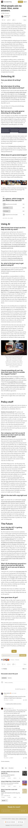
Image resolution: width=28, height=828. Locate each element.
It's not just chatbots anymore (7, 775)
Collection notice (22, 818)
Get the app (20, 822)
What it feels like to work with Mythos (9, 790)
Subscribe (20, 1)
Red (5, 708)
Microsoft (5, 508)
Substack (8, 825)
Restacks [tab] (10, 678)
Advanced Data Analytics (7, 378)
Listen (25, 16)
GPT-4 (20, 287)
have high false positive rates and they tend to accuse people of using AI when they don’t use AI (13, 96)
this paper (12, 577)
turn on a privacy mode (13, 478)
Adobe (24, 507)
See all (3, 800)
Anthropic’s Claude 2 (14, 292)
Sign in (25, 1)
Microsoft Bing (4, 290)
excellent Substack (9, 539)
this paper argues (20, 571)
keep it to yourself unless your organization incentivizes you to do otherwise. (12, 259)
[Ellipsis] (26, 693)
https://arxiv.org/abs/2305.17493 (11, 726)
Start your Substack (10, 822)
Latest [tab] (6, 768)
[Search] (25, 768)
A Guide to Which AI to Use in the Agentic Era (10, 772)
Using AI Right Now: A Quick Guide (10, 781)
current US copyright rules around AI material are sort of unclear (13, 501)
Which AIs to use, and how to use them (10, 783)
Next (24, 668)
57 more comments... (5, 761)
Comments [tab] (4, 678)
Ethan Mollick (7, 15)
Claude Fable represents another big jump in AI (10, 793)
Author (5, 694)
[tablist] (6, 678)
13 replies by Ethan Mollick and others (13, 703)
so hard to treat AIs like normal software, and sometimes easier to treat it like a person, (13, 557)
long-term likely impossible (12, 161)
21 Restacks (17, 659)
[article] (14, 775)
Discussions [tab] (11, 768)
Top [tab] (2, 768)
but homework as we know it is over (17, 146)
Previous (5, 668)
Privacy (13, 818)
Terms (17, 818)
